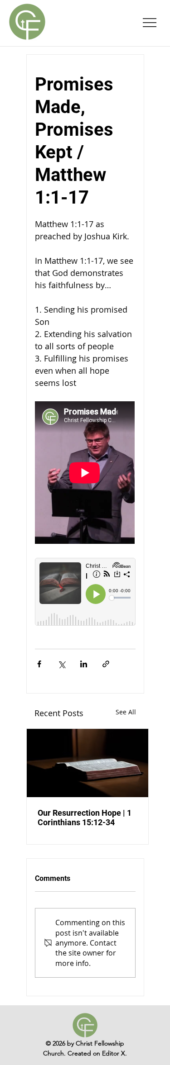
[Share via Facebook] (39, 664)
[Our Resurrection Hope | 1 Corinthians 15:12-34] (87, 763)
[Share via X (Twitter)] (61, 664)
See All (126, 712)
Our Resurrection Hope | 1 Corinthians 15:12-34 (84, 817)
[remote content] (85, 473)
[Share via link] (106, 664)
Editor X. (114, 1053)
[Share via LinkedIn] (83, 664)
